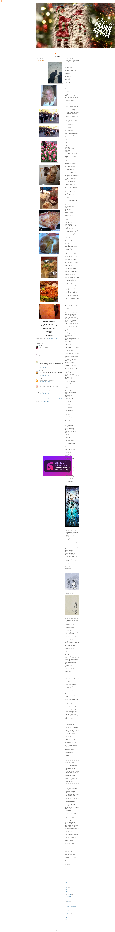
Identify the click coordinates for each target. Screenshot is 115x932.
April (68, 910)
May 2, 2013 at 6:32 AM (44, 349)
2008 (67, 922)
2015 (67, 889)
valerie (40, 370)
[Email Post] (59, 338)
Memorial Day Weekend (71, 906)
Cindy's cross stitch (59, 53)
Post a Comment (38, 396)
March (68, 912)
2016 (67, 887)
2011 (67, 917)
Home (49, 398)
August (68, 901)
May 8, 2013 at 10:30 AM (45, 393)
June (68, 903)
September (69, 899)
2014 (67, 891)
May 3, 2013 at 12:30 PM (44, 375)
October (68, 898)
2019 (67, 882)
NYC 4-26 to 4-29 (40, 60)
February (69, 913)
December (69, 894)
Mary (39, 378)
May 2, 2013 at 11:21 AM (45, 367)
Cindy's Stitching (59, 51)
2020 (67, 880)
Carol (40, 360)
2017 (67, 886)
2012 (67, 916)
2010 (67, 919)
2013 (67, 893)
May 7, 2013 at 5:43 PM (44, 381)
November (69, 896)
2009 (67, 921)
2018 (67, 884)
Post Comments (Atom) (44, 401)
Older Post (61, 398)
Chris (39, 345)
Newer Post (38, 398)
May (68, 904)
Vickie (40, 352)
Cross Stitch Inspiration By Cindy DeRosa (76, 5)
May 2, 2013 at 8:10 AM (44, 357)
